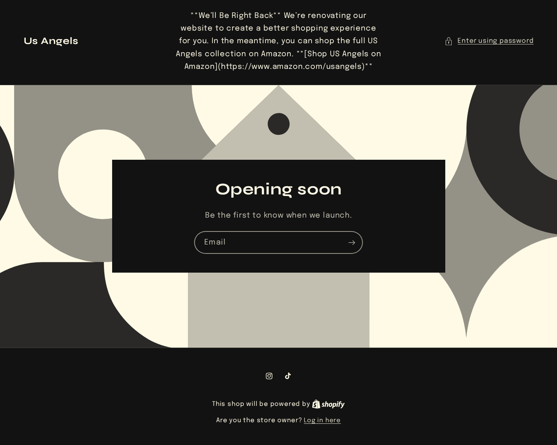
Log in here (322, 420)
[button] (488, 40)
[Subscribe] (351, 242)
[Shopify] (328, 404)
